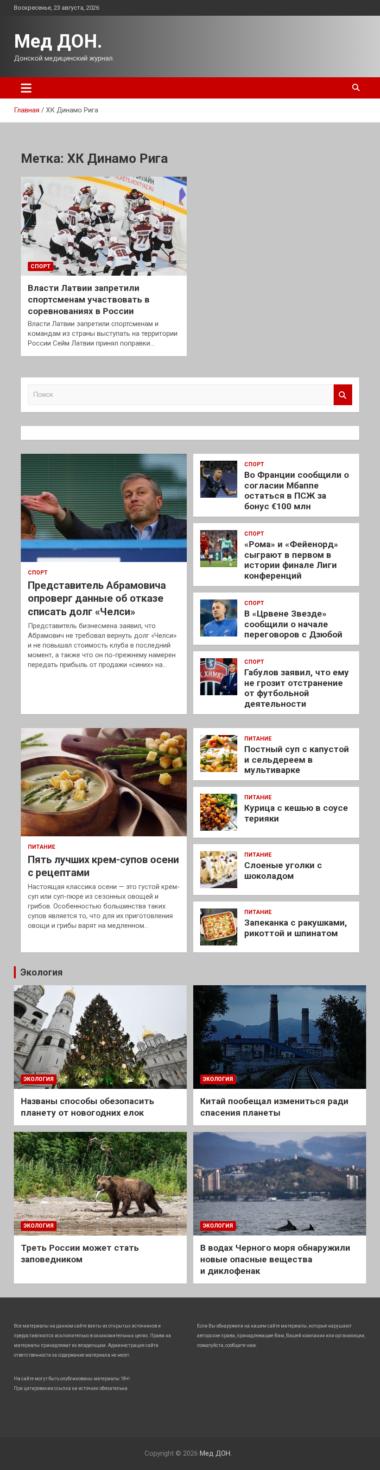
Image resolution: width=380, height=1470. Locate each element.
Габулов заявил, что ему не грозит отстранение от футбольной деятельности (296, 688)
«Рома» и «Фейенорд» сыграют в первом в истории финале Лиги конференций (291, 560)
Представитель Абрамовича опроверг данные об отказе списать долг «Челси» (97, 599)
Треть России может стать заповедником (80, 1253)
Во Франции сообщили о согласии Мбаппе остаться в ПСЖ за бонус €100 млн (296, 490)
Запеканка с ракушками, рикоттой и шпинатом (295, 928)
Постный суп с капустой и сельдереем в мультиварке (296, 760)
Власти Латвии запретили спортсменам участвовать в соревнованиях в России (89, 299)
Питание (41, 847)
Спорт (41, 266)
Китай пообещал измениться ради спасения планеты (274, 1107)
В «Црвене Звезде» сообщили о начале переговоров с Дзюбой (293, 624)
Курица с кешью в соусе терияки (296, 813)
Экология (41, 972)
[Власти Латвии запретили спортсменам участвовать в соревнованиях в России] (103, 226)
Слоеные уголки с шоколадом (283, 870)
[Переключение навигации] (26, 88)
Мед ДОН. (58, 41)
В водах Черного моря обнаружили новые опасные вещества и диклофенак (275, 1259)
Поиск (343, 394)
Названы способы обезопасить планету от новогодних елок (87, 1107)
